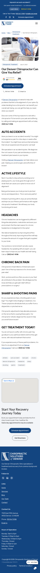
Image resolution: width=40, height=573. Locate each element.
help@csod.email (31, 14)
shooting (5, 365)
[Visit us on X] (13, 17)
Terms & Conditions (26, 566)
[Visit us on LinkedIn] (7, 478)
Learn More (14, 9)
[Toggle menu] (36, 23)
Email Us (23, 91)
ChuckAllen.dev (7, 562)
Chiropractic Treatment (16, 33)
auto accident (15, 358)
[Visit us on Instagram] (9, 17)
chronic (33, 358)
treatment (21, 365)
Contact (4, 502)
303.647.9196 (26, 9)
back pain (25, 358)
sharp (29, 361)
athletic (5, 358)
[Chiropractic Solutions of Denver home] (7, 23)
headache (21, 361)
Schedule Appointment (25, 17)
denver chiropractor (9, 361)
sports (13, 365)
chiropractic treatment (10, 64)
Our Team (5, 499)
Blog (8, 33)
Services (5, 491)
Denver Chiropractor (10, 100)
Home (3, 33)
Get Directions (20, 438)
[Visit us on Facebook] (6, 17)
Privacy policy (12, 566)
